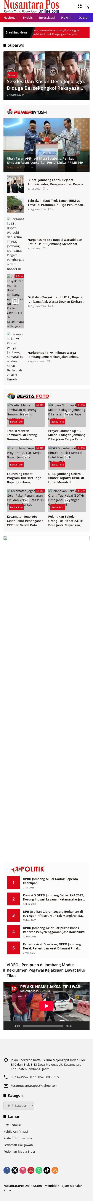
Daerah (12, 75)
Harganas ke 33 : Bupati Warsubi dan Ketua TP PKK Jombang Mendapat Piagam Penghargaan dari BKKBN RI (55, 242)
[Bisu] (77, 1026)
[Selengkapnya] (46, 111)
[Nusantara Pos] (31, 6)
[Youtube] (30, 1170)
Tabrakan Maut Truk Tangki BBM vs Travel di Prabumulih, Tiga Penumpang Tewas (56, 202)
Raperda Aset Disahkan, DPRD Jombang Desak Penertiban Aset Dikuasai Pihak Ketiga (52, 946)
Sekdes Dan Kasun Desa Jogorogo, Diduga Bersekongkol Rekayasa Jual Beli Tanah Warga (46, 84)
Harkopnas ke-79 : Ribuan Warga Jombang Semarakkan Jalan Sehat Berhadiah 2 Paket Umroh (52, 355)
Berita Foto (16, 421)
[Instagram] (22, 1170)
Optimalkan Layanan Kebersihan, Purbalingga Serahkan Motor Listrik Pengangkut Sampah (35, 32)
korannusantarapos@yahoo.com (34, 1085)
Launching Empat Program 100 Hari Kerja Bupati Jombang (24, 478)
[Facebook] (6, 1170)
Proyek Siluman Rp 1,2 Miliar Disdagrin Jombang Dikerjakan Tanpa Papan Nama (66, 435)
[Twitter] (14, 1170)
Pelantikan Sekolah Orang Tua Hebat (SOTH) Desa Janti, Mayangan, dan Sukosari (66, 520)
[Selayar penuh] (84, 1026)
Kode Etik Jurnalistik (17, 1138)
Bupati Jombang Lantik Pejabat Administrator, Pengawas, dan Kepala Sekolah (55, 182)
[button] (87, 6)
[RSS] (54, 1170)
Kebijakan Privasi (15, 1131)
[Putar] (9, 1026)
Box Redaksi (12, 1125)
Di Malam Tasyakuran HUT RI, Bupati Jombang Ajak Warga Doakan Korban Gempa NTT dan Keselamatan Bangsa (55, 299)
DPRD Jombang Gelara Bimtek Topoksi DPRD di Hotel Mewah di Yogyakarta (66, 478)
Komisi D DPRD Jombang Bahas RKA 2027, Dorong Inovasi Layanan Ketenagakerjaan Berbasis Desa (53, 897)
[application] (46, 1006)
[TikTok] (46, 1170)
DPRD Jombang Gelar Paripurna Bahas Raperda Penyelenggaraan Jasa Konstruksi (54, 930)
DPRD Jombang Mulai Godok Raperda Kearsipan (50, 881)
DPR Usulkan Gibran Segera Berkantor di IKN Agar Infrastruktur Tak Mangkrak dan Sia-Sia (53, 914)
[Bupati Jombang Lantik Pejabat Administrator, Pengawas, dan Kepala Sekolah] (15, 184)
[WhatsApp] (38, 1170)
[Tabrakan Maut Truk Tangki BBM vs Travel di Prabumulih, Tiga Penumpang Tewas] (15, 204)
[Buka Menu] (79, 6)
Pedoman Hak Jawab (18, 1145)
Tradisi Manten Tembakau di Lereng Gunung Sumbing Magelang (22, 435)
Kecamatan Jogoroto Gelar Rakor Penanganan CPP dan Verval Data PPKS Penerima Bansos (25, 520)
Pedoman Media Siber (19, 1151)
